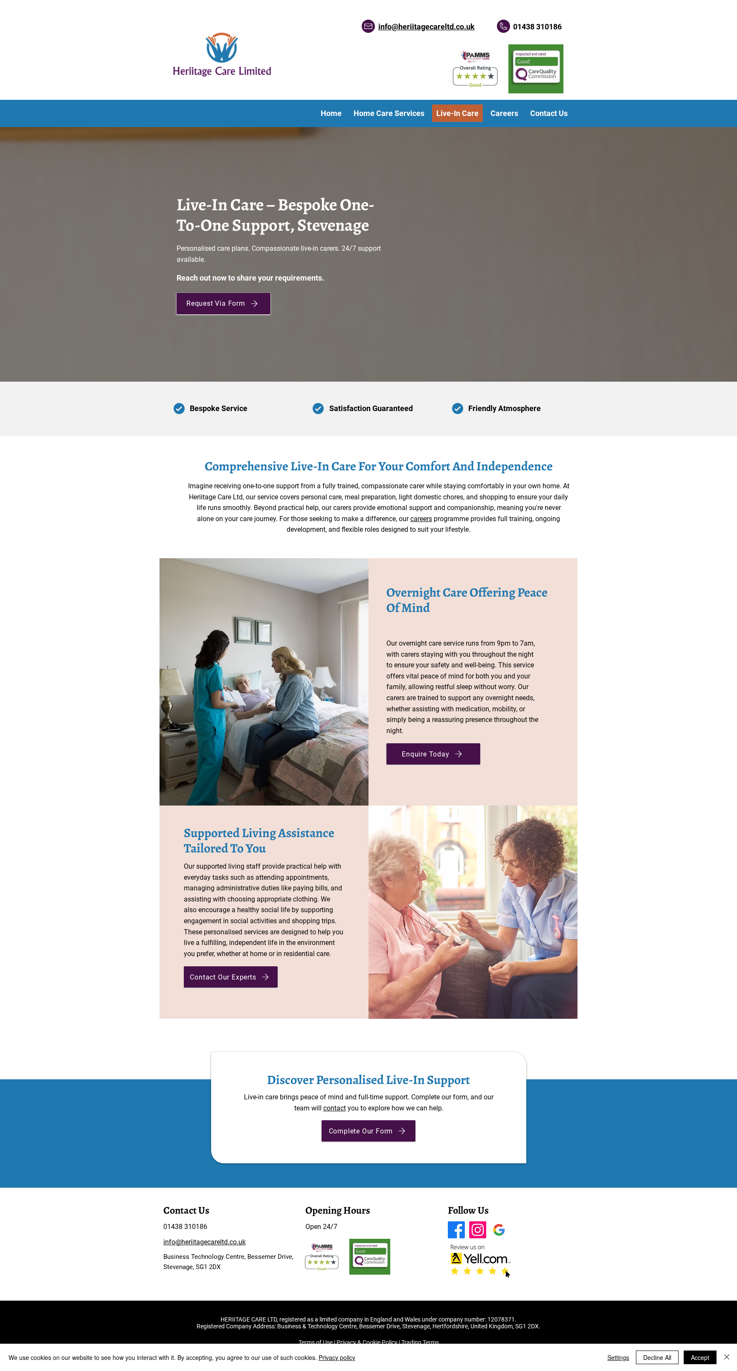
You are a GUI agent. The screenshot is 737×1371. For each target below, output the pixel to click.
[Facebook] (456, 1229)
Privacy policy (337, 1357)
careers (421, 519)
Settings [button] (618, 1357)
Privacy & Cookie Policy (367, 1342)
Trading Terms (420, 1342)
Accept (700, 1357)
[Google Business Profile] (499, 1229)
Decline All (657, 1357)
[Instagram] (477, 1229)
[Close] (727, 1357)
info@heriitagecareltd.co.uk (426, 26)
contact (334, 1108)
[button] (223, 303)
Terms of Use (316, 1342)
